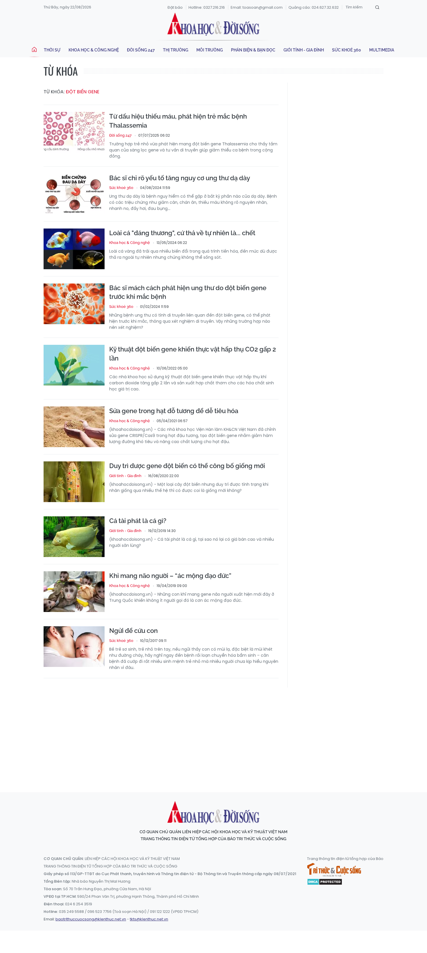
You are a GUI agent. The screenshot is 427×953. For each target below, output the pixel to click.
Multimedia (381, 50)
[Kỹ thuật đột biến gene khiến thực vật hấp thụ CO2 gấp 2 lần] (74, 365)
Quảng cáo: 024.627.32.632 (313, 7)
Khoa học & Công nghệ (94, 50)
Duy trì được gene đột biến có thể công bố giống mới (187, 466)
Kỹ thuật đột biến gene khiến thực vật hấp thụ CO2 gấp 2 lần (192, 353)
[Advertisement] (213, 734)
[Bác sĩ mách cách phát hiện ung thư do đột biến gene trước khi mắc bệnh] (74, 303)
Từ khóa (61, 70)
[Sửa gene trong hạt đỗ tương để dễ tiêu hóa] (74, 426)
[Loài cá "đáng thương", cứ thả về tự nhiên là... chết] (74, 249)
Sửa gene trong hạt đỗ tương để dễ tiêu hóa (173, 411)
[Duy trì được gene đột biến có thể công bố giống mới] (74, 481)
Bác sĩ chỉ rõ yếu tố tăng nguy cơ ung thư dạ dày (179, 178)
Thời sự (52, 50)
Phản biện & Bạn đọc (253, 50)
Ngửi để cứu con (133, 630)
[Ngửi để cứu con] (74, 646)
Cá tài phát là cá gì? (137, 520)
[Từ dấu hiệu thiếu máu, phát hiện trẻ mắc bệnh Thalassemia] (74, 132)
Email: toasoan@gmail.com (257, 7)
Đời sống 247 (141, 50)
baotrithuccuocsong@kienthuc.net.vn (90, 919)
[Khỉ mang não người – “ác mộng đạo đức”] (74, 591)
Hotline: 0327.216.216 (207, 7)
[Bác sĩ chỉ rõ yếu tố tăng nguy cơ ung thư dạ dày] (74, 194)
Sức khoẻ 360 (346, 50)
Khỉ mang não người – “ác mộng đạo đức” (170, 575)
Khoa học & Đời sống (213, 24)
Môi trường (209, 50)
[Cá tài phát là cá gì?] (74, 536)
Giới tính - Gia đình (304, 50)
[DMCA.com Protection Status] (324, 881)
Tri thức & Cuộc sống (334, 869)
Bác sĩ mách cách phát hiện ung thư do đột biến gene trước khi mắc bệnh (187, 292)
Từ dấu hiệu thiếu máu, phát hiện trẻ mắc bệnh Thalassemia (178, 121)
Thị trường (175, 50)
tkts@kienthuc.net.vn (149, 919)
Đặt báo (175, 7)
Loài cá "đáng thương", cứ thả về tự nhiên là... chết (182, 233)
